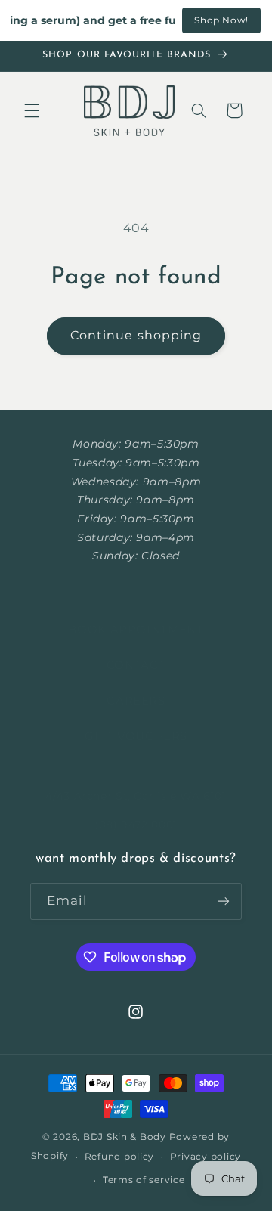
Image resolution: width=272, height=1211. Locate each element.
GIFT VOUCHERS (136, 736)
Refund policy (120, 1156)
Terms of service (144, 1180)
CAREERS (136, 701)
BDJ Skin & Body (124, 1137)
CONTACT (136, 665)
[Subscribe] (223, 901)
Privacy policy (205, 1156)
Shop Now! (221, 20)
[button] (31, 110)
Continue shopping (136, 335)
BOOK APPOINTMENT (135, 629)
